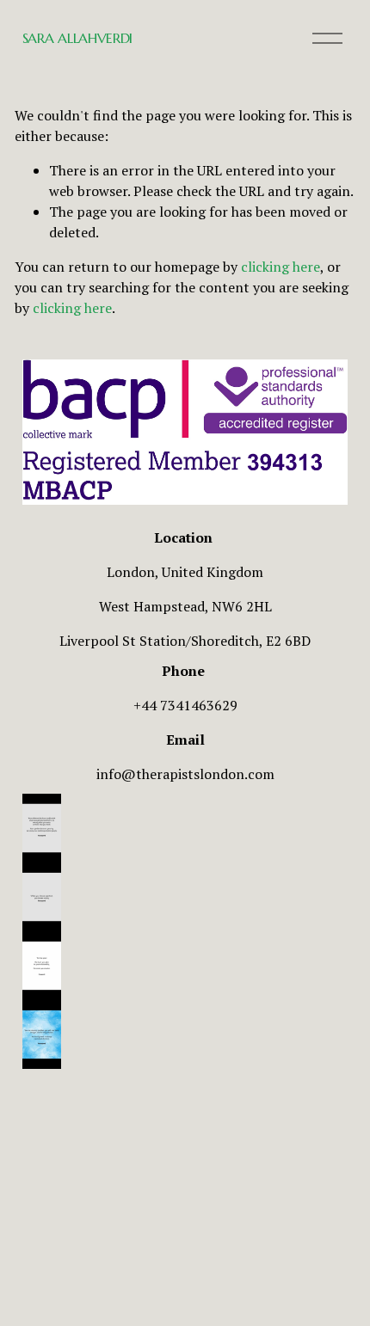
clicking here (280, 266)
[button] (185, 828)
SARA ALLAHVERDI (77, 37)
